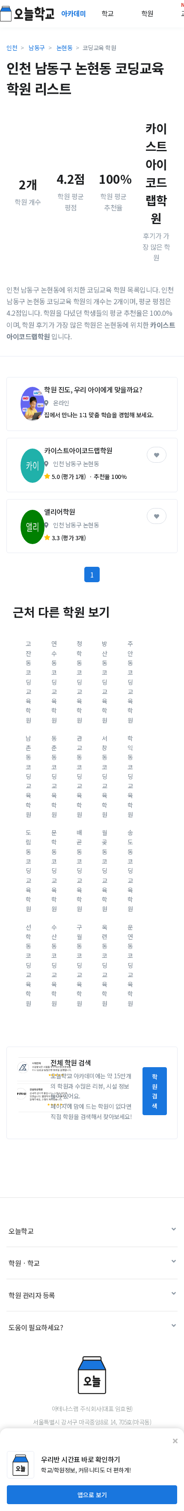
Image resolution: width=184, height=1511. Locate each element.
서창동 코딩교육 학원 (104, 776)
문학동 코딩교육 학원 (54, 870)
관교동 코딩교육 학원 (79, 776)
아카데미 (74, 13)
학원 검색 (154, 1091)
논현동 (64, 47)
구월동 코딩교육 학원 (79, 965)
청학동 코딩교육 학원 (79, 681)
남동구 (37, 47)
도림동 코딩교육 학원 (28, 870)
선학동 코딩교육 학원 (28, 965)
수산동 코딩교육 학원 (54, 965)
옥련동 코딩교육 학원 (104, 965)
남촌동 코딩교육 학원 (28, 776)
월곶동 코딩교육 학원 (104, 870)
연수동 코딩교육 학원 (54, 681)
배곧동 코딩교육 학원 (79, 870)
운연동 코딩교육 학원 (130, 965)
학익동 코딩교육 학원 (130, 776)
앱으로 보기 (92, 1494)
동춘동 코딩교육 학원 (54, 776)
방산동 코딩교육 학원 (104, 681)
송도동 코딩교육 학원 (130, 870)
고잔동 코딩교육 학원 (28, 681)
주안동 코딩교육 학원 (130, 681)
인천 (11, 47)
